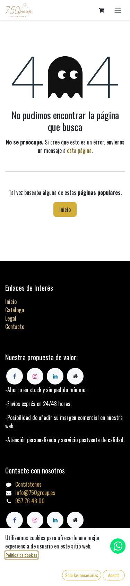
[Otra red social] (75, 520)
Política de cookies (21, 555)
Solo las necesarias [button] (81, 575)
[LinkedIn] (55, 520)
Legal (10, 318)
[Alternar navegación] (118, 10)
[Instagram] (35, 520)
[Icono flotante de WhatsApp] (118, 546)
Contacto (14, 326)
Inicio (65, 209)
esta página (79, 150)
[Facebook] (14, 520)
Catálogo (14, 310)
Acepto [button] (114, 575)
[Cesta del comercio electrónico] (101, 10)
